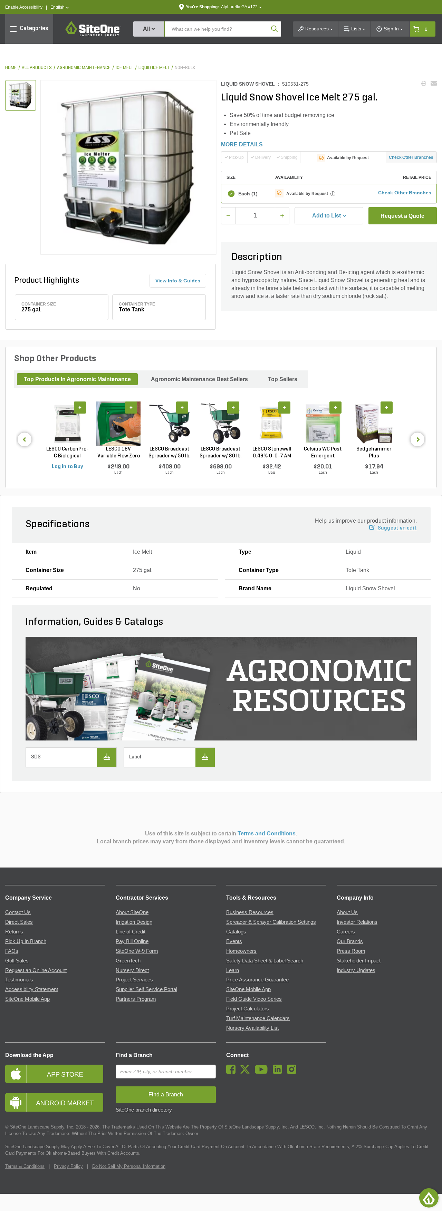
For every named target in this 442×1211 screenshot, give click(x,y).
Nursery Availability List (252, 1028)
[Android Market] (55, 1102)
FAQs (11, 951)
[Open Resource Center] (429, 1198)
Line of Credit (130, 931)
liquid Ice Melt (154, 67)
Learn (232, 970)
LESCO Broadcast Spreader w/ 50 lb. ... (169, 452)
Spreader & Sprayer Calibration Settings (271, 922)
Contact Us (18, 912)
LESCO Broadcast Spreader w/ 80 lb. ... (221, 452)
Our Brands (350, 941)
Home (11, 67)
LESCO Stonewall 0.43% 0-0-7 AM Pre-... (271, 452)
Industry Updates (356, 970)
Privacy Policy (68, 1166)
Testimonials (19, 979)
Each (248, 193)
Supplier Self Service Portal (146, 989)
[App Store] (55, 1073)
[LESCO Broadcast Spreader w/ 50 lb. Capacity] (169, 423)
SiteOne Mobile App (27, 999)
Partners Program (136, 999)
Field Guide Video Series (254, 999)
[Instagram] (293, 1072)
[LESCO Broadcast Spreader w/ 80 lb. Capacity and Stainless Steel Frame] (221, 423)
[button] (59, 7)
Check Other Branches (411, 157)
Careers (346, 931)
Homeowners (241, 951)
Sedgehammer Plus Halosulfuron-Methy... (374, 452)
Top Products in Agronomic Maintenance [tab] (77, 379)
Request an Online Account (36, 970)
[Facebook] (232, 1072)
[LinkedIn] (279, 1072)
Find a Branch (134, 1055)
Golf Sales (17, 960)
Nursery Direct (132, 970)
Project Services (134, 979)
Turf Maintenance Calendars (258, 1018)
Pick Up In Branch (25, 941)
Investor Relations (357, 922)
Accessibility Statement (31, 989)
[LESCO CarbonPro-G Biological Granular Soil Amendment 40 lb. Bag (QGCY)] (67, 423)
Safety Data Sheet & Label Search (264, 960)
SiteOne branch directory (144, 1110)
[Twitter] (246, 1072)
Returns (14, 931)
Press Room (351, 951)
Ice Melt (124, 67)
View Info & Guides (177, 280)
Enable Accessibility (23, 7)
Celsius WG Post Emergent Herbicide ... (323, 452)
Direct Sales (19, 922)
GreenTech (128, 960)
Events (234, 941)
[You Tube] (262, 1072)
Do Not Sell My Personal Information (128, 1166)
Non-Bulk (185, 67)
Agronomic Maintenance (83, 67)
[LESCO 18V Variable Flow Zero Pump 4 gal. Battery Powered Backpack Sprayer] (118, 423)
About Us (347, 912)
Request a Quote (402, 216)
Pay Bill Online (132, 941)
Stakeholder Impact (359, 960)
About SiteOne (132, 912)
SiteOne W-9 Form (137, 951)
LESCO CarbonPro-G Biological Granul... (67, 452)
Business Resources (249, 912)
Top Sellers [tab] (282, 379)
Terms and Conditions (267, 833)
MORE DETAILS (242, 144)
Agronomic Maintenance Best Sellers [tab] (199, 379)
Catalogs (236, 931)
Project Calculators (247, 1008)
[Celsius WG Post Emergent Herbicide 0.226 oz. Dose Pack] (323, 423)
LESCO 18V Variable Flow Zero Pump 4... (118, 452)
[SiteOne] (93, 35)
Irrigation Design (134, 922)
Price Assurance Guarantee (257, 979)
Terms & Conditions (25, 1166)
